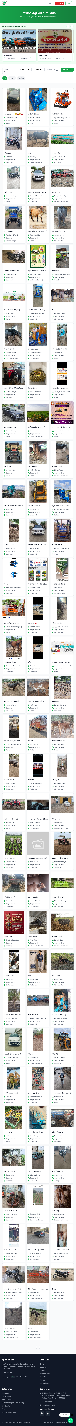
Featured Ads (45, 1374)
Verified (21, 78)
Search (68, 69)
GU (26, 1377)
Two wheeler (6, 1396)
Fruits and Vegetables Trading (13, 1403)
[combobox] (23, 70)
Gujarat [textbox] (21, 70)
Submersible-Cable (9, 1412)
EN (13, 1377)
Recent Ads (44, 1377)
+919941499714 (48, 1402)
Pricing (42, 1380)
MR (21, 1377)
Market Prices (45, 1383)
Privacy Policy (49, 1422)
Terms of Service (61, 1422)
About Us (43, 1367)
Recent (12, 78)
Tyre (3, 1409)
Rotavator (5, 1393)
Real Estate (6, 1406)
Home (42, 1364)
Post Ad (60, 3)
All (5, 78)
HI (17, 1377)
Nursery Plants (7, 1400)
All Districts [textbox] (38, 70)
